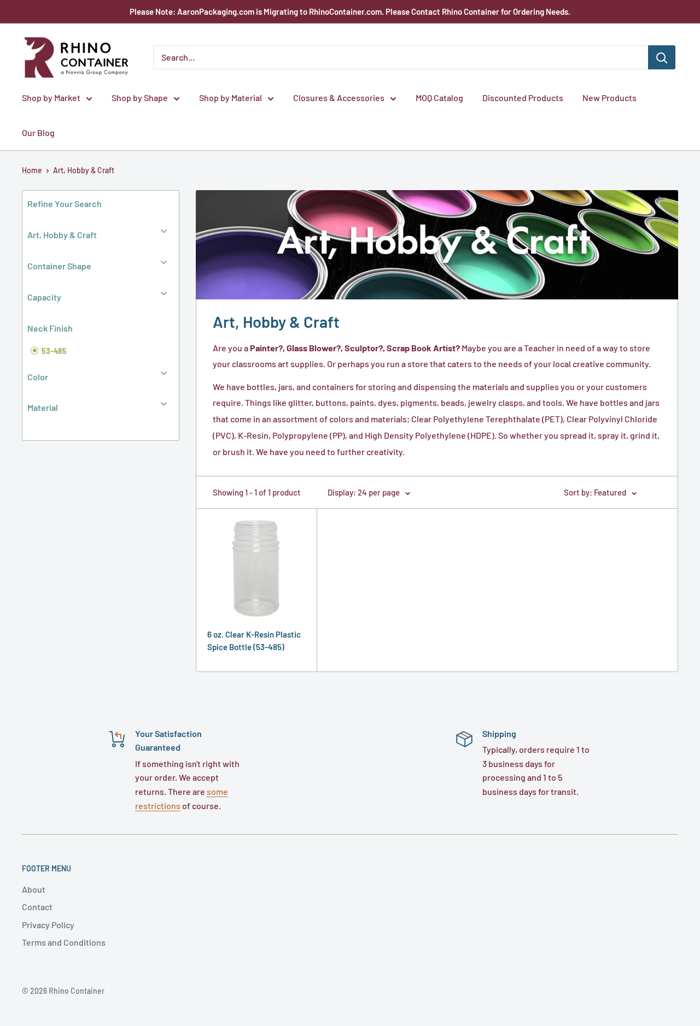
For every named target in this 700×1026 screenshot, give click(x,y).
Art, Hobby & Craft (83, 170)
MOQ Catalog (439, 97)
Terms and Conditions (64, 942)
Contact (37, 906)
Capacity (44, 297)
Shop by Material (230, 97)
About (33, 889)
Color (37, 377)
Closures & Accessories (338, 97)
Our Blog (38, 132)
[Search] (661, 57)
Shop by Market (51, 97)
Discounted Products (522, 97)
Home (32, 170)
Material (42, 407)
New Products (609, 97)
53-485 (53, 351)
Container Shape (59, 266)
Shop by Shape (140, 97)
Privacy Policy (48, 924)
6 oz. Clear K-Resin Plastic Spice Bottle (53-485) (254, 640)
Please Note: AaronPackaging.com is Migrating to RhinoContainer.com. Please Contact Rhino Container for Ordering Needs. (350, 11)
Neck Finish (50, 328)
